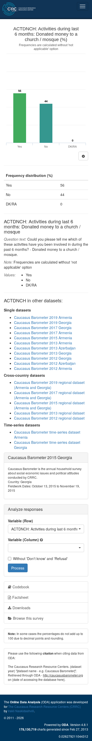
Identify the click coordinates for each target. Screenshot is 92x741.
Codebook (21, 586)
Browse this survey (28, 618)
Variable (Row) (20, 520)
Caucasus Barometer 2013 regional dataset (49, 412)
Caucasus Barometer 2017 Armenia (43, 332)
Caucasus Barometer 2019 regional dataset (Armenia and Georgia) (49, 385)
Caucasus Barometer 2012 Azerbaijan (45, 363)
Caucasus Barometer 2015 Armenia (43, 337)
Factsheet (20, 597)
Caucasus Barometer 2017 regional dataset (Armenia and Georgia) (49, 395)
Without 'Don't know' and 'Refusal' (40, 558)
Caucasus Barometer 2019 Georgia (43, 322)
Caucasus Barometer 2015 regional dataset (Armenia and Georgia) (49, 405)
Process (17, 567)
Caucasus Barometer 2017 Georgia (43, 327)
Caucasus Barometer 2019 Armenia (43, 317)
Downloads (21, 607)
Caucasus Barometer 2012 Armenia (43, 368)
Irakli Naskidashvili (21, 711)
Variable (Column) (23, 539)
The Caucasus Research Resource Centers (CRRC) (44, 706)
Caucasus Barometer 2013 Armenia (43, 342)
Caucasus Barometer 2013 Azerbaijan (45, 347)
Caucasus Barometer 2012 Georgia (43, 358)
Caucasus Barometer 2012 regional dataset (49, 418)
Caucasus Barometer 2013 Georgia (43, 353)
